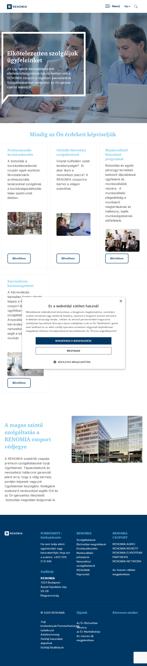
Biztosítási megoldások (91, 544)
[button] (73, 362)
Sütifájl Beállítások (52, 647)
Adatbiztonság (50, 634)
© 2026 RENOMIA (53, 612)
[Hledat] (136, 6)
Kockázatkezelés (87, 548)
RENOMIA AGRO (124, 544)
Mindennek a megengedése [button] (73, 340)
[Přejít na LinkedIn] (127, 630)
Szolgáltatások (86, 540)
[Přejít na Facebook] (118, 623)
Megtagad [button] (73, 350)
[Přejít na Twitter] (137, 623)
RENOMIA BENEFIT (126, 548)
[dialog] (73, 333)
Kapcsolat (83, 574)
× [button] (120, 301)
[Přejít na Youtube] (127, 623)
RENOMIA (83, 570)
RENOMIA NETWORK (127, 561)
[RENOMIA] (17, 6)
